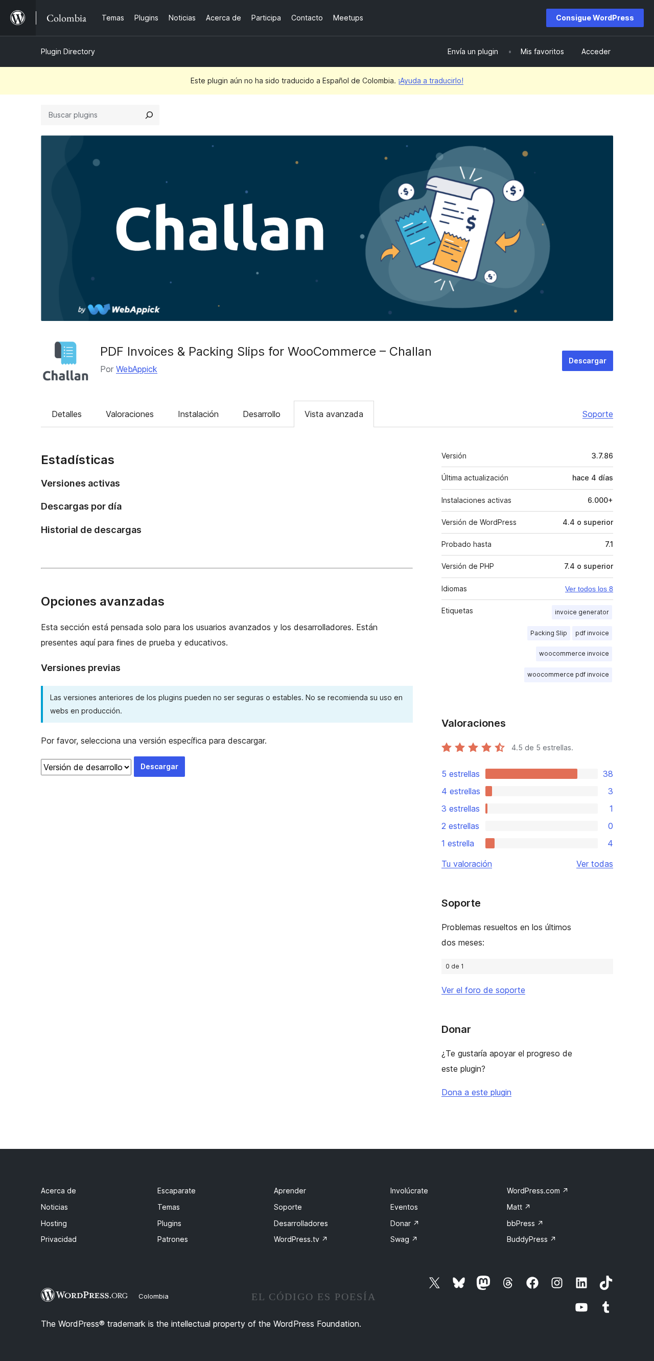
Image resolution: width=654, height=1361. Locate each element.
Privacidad (59, 1239)
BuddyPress (531, 1239)
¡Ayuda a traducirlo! (430, 80)
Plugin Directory (68, 51)
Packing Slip (548, 633)
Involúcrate (409, 1190)
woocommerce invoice (574, 653)
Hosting (54, 1223)
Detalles (67, 414)
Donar (404, 1223)
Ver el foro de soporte (483, 990)
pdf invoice (592, 633)
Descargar (587, 360)
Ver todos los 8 (589, 589)
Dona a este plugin (476, 1092)
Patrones (172, 1239)
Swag (404, 1239)
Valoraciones (130, 414)
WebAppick (136, 369)
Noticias (54, 1207)
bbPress (525, 1223)
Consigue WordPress (595, 17)
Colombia (153, 1296)
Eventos (404, 1207)
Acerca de (58, 1190)
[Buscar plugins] (149, 115)
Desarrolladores (301, 1223)
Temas (168, 1207)
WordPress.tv (301, 1239)
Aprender (290, 1190)
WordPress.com (538, 1190)
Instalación (198, 414)
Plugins (169, 1223)
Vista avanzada (334, 414)
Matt (519, 1207)
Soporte (597, 414)
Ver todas (594, 864)
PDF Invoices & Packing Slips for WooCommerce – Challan (266, 351)
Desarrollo (262, 414)
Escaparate (176, 1190)
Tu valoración (466, 864)
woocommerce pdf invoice (568, 674)
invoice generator (582, 612)
